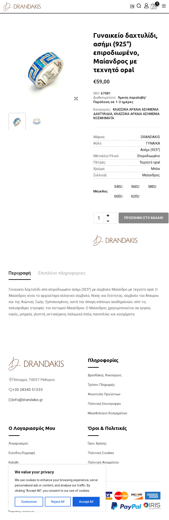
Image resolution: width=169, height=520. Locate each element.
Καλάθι (14, 462)
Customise (29, 501)
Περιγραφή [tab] (20, 273)
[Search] (139, 6)
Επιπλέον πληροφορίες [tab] (62, 273)
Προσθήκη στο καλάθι (143, 218)
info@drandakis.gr (27, 400)
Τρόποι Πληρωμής (101, 385)
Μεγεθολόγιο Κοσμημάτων (107, 413)
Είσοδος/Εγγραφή (22, 453)
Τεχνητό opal (150, 162)
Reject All (57, 501)
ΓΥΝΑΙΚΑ (153, 143)
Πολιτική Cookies (101, 453)
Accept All (86, 501)
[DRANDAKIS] (115, 240)
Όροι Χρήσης (97, 443)
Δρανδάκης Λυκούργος (105, 375)
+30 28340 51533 (27, 389)
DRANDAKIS (150, 137)
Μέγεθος (100, 191)
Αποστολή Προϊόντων (104, 394)
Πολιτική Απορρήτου (103, 462)
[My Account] (146, 6)
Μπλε (155, 169)
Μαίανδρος (151, 175)
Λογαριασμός (18, 443)
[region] (57, 488)
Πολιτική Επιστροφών (104, 404)
